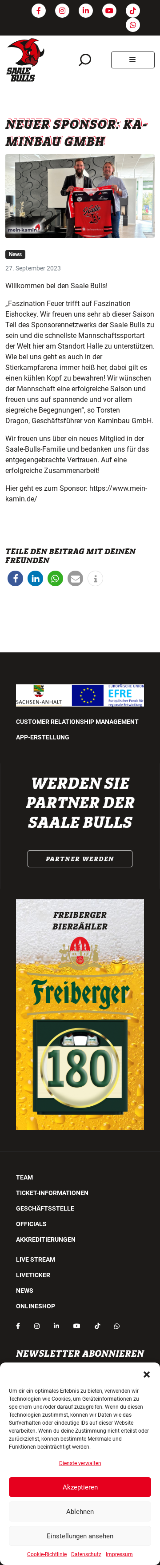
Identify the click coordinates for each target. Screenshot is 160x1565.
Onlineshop (35, 1306)
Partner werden (80, 858)
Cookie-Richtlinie (47, 1554)
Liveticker (33, 1275)
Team (24, 1177)
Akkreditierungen (46, 1239)
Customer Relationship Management (77, 721)
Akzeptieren (80, 1487)
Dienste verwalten (80, 1463)
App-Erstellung (42, 737)
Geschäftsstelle (45, 1208)
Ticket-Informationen (52, 1192)
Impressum (119, 1554)
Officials (31, 1223)
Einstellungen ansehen (80, 1536)
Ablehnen (80, 1512)
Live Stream (35, 1259)
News (15, 254)
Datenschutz (86, 1554)
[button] (146, 1373)
